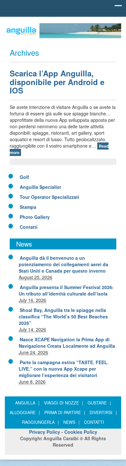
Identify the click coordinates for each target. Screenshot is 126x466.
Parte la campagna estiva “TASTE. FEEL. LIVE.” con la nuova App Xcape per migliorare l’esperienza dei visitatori (64, 368)
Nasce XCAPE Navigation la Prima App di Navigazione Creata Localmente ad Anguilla (67, 342)
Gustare (99, 403)
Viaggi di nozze (63, 403)
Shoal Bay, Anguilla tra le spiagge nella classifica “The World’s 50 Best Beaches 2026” (63, 316)
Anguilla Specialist (40, 187)
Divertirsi (103, 412)
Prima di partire (64, 412)
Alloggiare (25, 412)
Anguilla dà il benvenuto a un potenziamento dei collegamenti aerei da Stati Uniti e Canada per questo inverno (63, 264)
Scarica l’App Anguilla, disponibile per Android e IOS (57, 82)
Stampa (28, 207)
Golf (24, 177)
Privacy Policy (44, 432)
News (71, 422)
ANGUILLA (27, 403)
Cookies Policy (80, 432)
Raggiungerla (40, 422)
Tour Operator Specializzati (49, 197)
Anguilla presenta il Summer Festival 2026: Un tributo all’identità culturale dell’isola (66, 290)
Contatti (28, 227)
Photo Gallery (35, 217)
